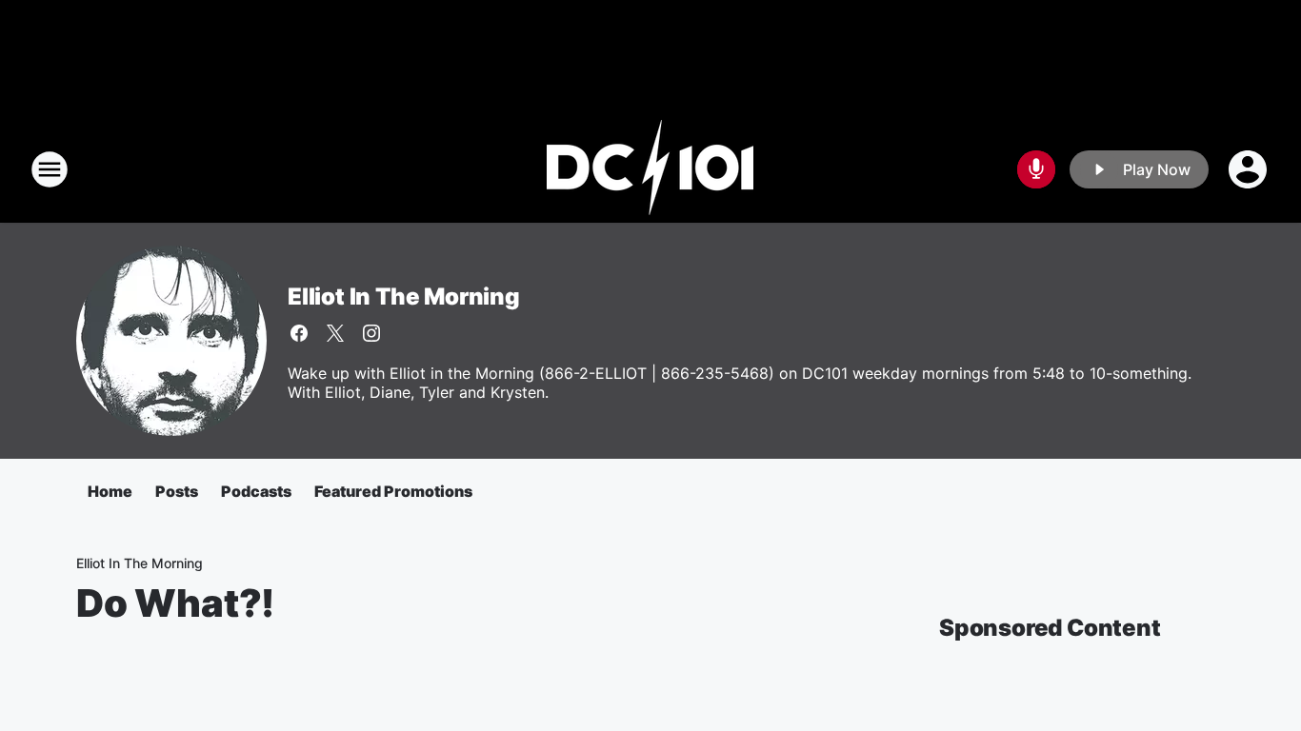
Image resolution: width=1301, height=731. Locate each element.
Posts (176, 491)
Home (110, 491)
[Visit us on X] (335, 333)
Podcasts (256, 491)
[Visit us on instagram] (371, 333)
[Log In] (1250, 169)
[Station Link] (650, 169)
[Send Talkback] (1036, 169)
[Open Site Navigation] (49, 169)
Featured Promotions (393, 491)
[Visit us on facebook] (299, 333)
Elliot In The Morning (404, 296)
